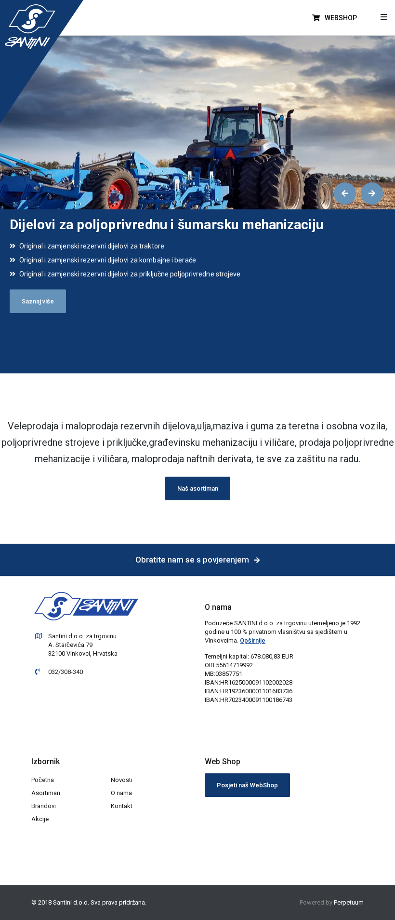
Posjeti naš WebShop (247, 785)
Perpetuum (349, 902)
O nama (121, 792)
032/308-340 (65, 671)
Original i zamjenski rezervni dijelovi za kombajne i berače (107, 260)
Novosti (121, 779)
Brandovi (43, 806)
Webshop (340, 18)
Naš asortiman (197, 488)
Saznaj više (38, 301)
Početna (42, 779)
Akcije (40, 819)
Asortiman (45, 792)
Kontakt (121, 806)
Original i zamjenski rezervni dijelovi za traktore (91, 246)
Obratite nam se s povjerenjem (192, 559)
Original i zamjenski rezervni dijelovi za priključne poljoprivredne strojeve (130, 274)
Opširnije (252, 640)
